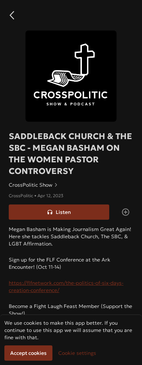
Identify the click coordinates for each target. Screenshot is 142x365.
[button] (11, 15)
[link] (71, 184)
